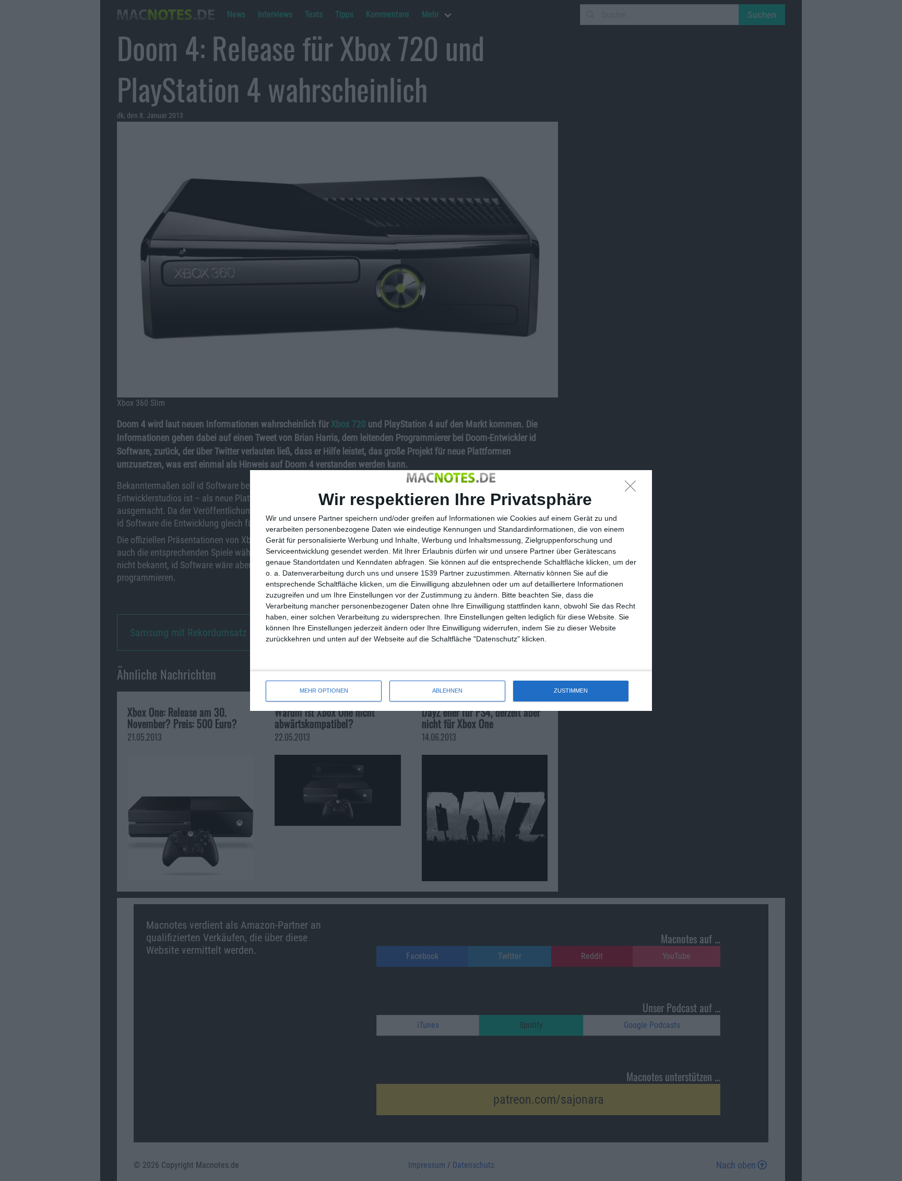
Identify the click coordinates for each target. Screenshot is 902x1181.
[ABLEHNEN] (633, 489)
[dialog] (451, 590)
